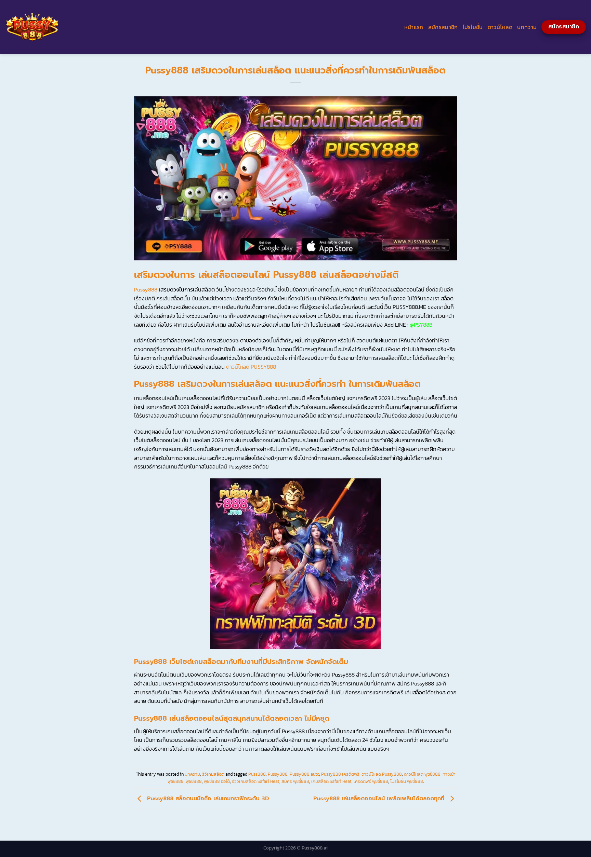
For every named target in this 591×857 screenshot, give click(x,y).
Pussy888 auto (304, 774)
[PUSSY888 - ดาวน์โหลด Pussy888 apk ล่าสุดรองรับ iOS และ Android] (125, 27)
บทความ (527, 27)
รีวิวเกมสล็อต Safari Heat (255, 781)
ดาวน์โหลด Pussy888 (382, 774)
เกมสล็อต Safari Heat (331, 781)
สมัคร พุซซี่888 (295, 781)
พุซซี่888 (194, 781)
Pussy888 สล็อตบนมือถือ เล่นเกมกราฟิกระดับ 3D (207, 799)
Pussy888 (145, 289)
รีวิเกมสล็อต (213, 774)
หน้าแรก (413, 27)
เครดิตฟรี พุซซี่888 (371, 781)
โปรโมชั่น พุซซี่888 (406, 781)
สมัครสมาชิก (443, 27)
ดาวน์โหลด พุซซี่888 (422, 774)
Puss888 (257, 774)
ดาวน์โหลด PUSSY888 (251, 367)
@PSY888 (421, 325)
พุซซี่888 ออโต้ (217, 781)
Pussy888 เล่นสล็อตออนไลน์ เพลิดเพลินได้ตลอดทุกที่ (379, 799)
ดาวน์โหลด (500, 27)
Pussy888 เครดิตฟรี (340, 774)
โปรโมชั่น (473, 27)
